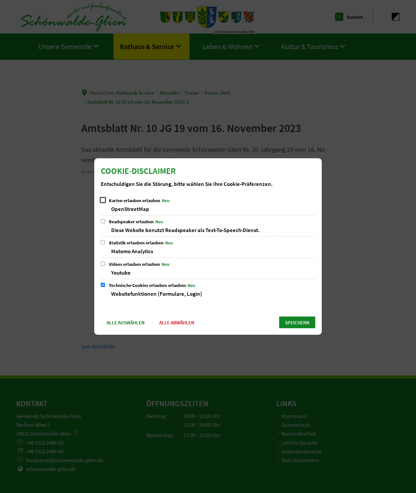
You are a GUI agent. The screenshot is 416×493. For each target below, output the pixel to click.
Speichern (297, 322)
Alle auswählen (126, 322)
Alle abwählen (176, 322)
